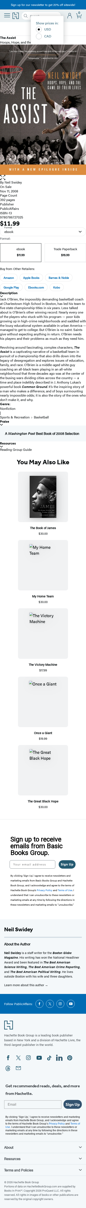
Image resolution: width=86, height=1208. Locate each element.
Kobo (56, 287)
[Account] (69, 16)
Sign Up (67, 864)
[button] (43, 177)
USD (47, 29)
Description (9, 293)
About (8, 1147)
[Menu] (7, 15)
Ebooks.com (36, 287)
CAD (47, 36)
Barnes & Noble (59, 277)
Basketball (41, 417)
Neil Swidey (13, 182)
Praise (4, 421)
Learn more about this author (24, 985)
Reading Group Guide (16, 449)
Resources (8, 443)
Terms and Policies (18, 1169)
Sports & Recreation (15, 417)
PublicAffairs (9, 208)
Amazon (9, 277)
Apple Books (31, 277)
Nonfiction (7, 408)
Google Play (11, 287)
